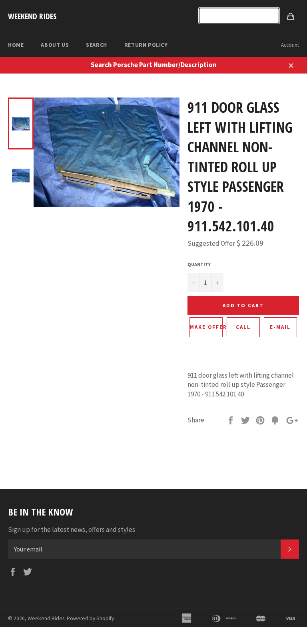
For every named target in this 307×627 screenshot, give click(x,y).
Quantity (199, 264)
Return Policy (146, 44)
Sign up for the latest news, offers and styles (71, 529)
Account (290, 45)
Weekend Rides (32, 16)
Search (96, 44)
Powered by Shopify (90, 618)
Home (16, 44)
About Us (55, 44)
